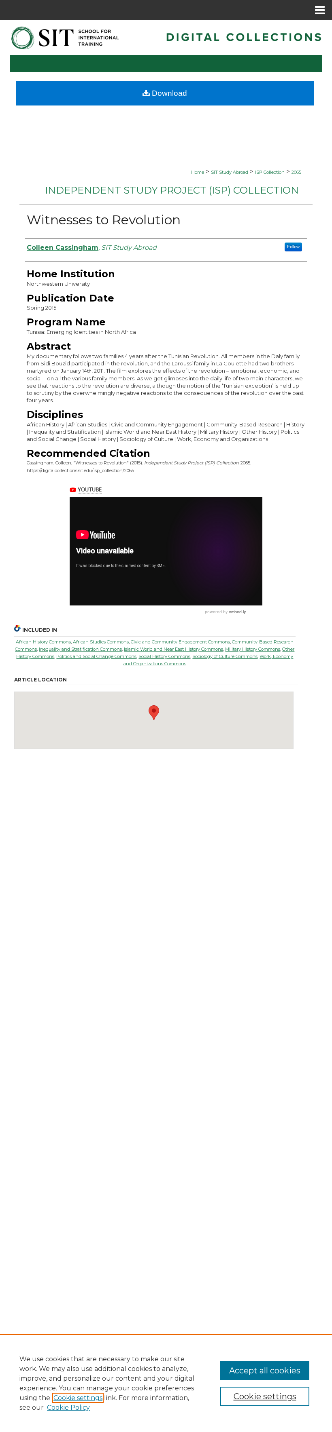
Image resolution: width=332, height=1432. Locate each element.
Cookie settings (77, 1398)
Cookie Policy (68, 1407)
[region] (166, 1383)
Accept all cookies (264, 1370)
